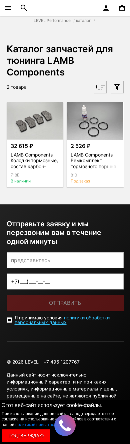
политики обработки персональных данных (62, 320)
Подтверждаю (26, 435)
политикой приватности (38, 424)
